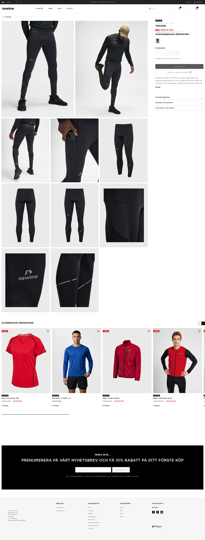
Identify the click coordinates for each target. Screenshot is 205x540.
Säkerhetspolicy (93, 525)
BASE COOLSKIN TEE (10, 398)
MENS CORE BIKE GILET (162, 398)
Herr (121, 510)
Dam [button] (59, 8)
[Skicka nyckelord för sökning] (150, 9)
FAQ (89, 507)
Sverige (8, 2)
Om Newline (60, 507)
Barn (121, 513)
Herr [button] (50, 8)
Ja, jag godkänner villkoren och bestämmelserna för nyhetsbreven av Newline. (104, 476)
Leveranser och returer (164, 108)
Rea (15, 17)
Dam (121, 507)
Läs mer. (135, 476)
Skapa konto (157, 503)
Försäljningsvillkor (94, 522)
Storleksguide (160, 48)
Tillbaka (7, 17)
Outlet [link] (70, 8)
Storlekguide (92, 516)
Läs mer (157, 87)
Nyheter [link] (39, 8)
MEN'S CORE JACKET (111, 398)
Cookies (91, 528)
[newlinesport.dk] (8, 8)
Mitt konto (91, 519)
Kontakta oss (60, 510)
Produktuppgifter (162, 97)
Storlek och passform (164, 102)
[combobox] (159, 8)
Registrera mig (121, 470)
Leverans (91, 510)
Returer (90, 513)
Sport (122, 516)
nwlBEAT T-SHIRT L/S (61, 398)
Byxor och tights (26, 17)
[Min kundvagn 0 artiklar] (196, 8)
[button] (199, 323)
